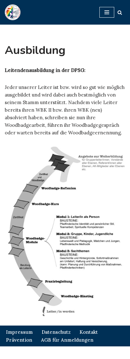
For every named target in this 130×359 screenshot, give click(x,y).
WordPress (91, 353)
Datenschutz (56, 332)
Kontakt (89, 332)
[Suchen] (119, 12)
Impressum (19, 332)
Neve (32, 353)
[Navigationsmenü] (106, 12)
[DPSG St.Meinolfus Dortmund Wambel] (13, 12)
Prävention (19, 340)
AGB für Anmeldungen (67, 340)
